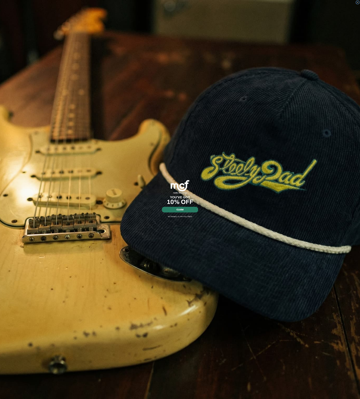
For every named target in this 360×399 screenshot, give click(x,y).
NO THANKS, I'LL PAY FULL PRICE (180, 216)
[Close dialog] (357, 2)
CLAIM (180, 209)
